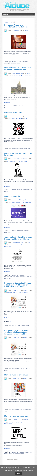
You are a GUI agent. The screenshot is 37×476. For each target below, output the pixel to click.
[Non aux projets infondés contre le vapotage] (18, 170)
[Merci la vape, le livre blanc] (18, 390)
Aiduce (26, 30)
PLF (5, 107)
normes (6, 63)
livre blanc (14, 325)
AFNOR (14, 61)
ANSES (19, 61)
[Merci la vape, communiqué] (18, 432)
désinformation (25, 61)
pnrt (24, 189)
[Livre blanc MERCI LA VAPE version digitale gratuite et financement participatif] (18, 349)
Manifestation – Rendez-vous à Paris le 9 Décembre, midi (17, 69)
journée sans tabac (17, 368)
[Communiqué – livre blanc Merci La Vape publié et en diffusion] (18, 255)
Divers (13, 33)
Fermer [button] (18, 473)
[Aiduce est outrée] (18, 211)
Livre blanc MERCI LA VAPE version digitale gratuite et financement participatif (16, 332)
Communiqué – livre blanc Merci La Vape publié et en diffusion (18, 238)
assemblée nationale (17, 148)
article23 (14, 106)
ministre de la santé (17, 189)
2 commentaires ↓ (26, 202)
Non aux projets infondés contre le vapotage (18, 154)
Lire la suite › (7, 58)
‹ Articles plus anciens (12, 459)
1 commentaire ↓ (23, 292)
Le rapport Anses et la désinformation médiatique (16, 26)
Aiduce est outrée (12, 196)
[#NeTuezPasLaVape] (18, 129)
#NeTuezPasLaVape (13, 112)
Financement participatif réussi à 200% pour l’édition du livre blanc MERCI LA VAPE (17, 285)
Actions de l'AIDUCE (17, 75)
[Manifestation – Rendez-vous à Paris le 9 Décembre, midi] (18, 86)
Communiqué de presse (18, 275)
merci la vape (28, 106)
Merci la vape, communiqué (16, 416)
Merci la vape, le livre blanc (16, 375)
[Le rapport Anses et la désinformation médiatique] (18, 42)
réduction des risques (14, 63)
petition (22, 276)
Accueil (7, 22)
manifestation (20, 106)
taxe (9, 232)
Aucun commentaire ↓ (22, 33)
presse (10, 453)
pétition (25, 148)
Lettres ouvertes (11, 161)
